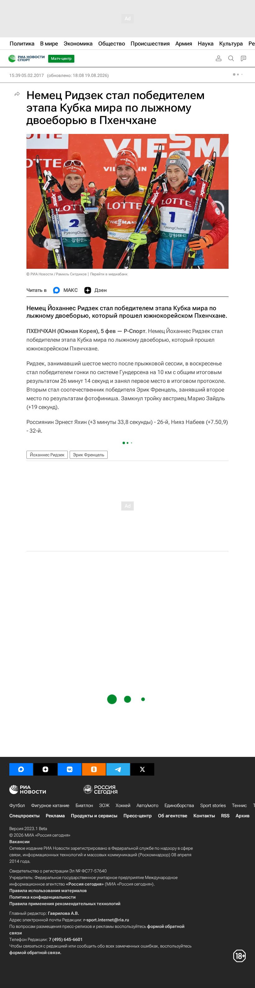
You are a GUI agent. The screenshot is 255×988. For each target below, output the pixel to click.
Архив (242, 816)
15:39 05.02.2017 (26, 75)
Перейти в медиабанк (109, 274)
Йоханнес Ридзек (47, 454)
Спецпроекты (24, 816)
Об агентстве (172, 816)
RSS (225, 816)
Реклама (55, 816)
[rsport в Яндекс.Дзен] (45, 769)
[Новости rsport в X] (142, 769)
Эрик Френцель (88, 454)
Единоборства (179, 805)
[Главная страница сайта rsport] (40, 58)
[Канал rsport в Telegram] (118, 769)
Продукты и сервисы (94, 816)
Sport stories (213, 805)
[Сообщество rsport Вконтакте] (69, 769)
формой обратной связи (34, 952)
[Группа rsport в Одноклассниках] (94, 769)
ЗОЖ (104, 805)
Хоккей (123, 805)
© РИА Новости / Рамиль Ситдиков (56, 274)
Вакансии (19, 841)
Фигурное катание (50, 805)
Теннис (239, 805)
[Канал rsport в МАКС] (21, 769)
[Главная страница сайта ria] (10, 58)
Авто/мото (147, 805)
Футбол (17, 805)
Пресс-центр (137, 816)
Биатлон (84, 805)
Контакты (204, 816)
